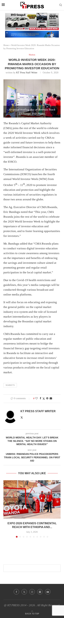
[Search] (60, 5)
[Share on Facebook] (40, 398)
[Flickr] (40, 592)
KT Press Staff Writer (26, 72)
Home (6, 45)
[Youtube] (48, 592)
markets (10, 385)
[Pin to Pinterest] (47, 398)
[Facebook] (16, 592)
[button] (6, 509)
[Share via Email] (51, 398)
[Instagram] (32, 592)
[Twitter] (24, 592)
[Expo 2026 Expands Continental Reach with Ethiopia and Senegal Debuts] (32, 499)
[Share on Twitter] (43, 398)
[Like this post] (36, 398)
